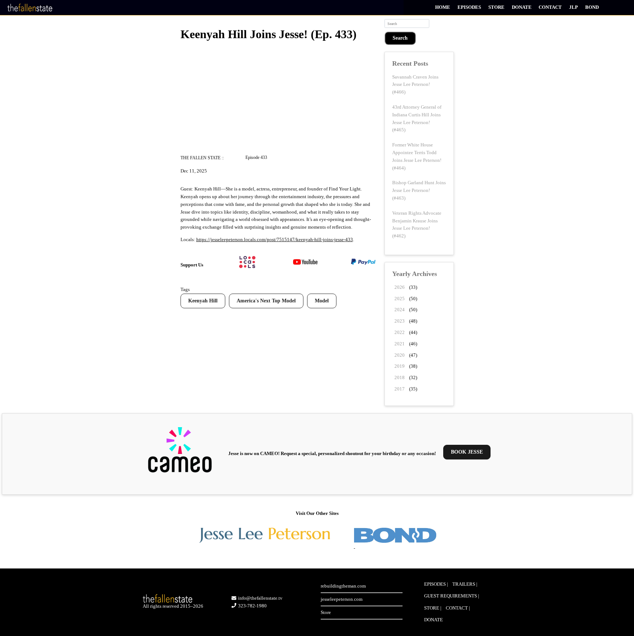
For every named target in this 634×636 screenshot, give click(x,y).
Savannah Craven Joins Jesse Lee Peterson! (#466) (415, 84)
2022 (399, 332)
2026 (399, 287)
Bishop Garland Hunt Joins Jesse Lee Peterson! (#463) (419, 190)
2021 (399, 343)
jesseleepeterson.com (341, 599)
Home (442, 7)
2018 (399, 377)
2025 (399, 298)
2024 (399, 309)
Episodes (469, 7)
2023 (399, 321)
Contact (550, 7)
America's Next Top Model (266, 301)
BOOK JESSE (467, 452)
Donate (522, 7)
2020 (399, 355)
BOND (592, 7)
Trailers (463, 584)
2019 (399, 366)
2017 (399, 389)
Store (496, 7)
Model (322, 301)
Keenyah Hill (203, 301)
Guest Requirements (450, 596)
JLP (573, 7)
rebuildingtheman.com (343, 586)
